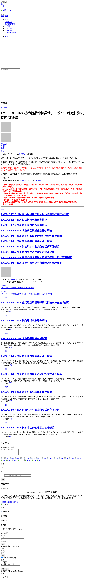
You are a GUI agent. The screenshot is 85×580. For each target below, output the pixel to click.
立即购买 (23, 180)
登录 (2, 4)
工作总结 (8, 28)
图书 (5, 107)
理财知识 (8, 22)
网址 (2, 471)
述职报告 (8, 30)
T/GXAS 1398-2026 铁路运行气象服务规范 (24, 219)
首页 (6, 19)
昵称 (2, 464)
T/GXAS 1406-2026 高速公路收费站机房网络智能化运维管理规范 (36, 257)
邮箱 (2, 468)
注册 (2, 6)
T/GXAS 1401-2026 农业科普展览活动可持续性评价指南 (31, 236)
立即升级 (37, 180)
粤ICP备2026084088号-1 (9, 502)
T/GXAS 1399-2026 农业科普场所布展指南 (24, 225)
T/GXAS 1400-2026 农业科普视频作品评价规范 (26, 230)
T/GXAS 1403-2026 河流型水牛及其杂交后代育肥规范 (30, 246)
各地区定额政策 (11, 33)
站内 (6, 36)
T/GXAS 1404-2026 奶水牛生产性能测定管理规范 (27, 252)
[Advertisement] (44, 52)
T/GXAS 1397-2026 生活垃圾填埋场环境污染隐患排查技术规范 (35, 214)
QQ (2, 475)
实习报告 (8, 26)
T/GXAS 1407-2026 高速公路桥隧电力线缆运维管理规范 (31, 262)
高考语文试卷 (10, 24)
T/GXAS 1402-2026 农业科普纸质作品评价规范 (26, 241)
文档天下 (13, 279)
